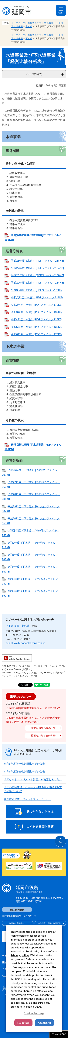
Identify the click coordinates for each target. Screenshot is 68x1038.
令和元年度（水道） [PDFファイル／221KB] (37, 297)
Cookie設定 (58, 1034)
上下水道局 (12, 625)
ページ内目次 (34, 74)
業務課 (25, 625)
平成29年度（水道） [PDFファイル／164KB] (37, 282)
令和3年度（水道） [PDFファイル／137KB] (36, 312)
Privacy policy (20, 955)
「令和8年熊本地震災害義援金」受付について (33, 708)
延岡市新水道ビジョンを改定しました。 (27, 799)
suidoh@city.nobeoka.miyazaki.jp (25, 642)
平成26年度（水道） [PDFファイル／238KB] (37, 260)
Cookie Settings (34, 1013)
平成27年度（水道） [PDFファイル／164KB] (37, 267)
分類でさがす (34, 23)
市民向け (48, 23)
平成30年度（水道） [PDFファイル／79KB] (36, 290)
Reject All (23, 1022)
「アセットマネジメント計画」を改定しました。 (33, 779)
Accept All (44, 1022)
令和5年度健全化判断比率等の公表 (24, 763)
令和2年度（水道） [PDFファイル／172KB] (36, 304)
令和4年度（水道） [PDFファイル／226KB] (36, 319)
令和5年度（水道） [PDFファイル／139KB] (36, 326)
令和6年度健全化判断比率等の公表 (24, 771)
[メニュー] (61, 10)
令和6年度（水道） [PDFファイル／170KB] (36, 334)
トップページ (18, 23)
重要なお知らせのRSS (43, 735)
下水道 (29, 38)
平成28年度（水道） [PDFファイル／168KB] (37, 275)
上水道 (29, 26)
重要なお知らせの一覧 (43, 728)
